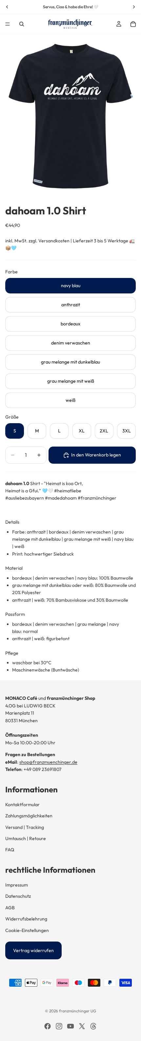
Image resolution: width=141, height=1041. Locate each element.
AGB (10, 908)
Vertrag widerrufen (33, 950)
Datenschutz (18, 896)
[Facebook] (47, 1026)
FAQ (9, 850)
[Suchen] (21, 24)
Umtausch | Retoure (25, 838)
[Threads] (93, 1026)
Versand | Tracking (24, 827)
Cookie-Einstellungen (27, 930)
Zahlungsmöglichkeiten (28, 816)
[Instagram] (59, 1026)
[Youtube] (70, 1026)
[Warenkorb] (133, 24)
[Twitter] (82, 1026)
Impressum (16, 885)
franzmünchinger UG (77, 1010)
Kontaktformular (22, 805)
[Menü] (7, 24)
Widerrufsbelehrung (26, 919)
